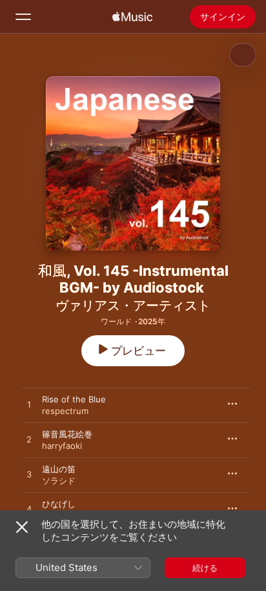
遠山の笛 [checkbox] (59, 469)
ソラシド (59, 480)
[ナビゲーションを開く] (23, 17)
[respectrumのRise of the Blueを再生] (29, 405)
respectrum (65, 411)
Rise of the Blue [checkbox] (74, 399)
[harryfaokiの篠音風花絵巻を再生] (29, 440)
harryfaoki (62, 446)
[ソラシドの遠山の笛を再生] (29, 475)
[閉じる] (22, 527)
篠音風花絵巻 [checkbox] (67, 434)
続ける (205, 568)
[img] (132, 17)
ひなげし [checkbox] (59, 504)
